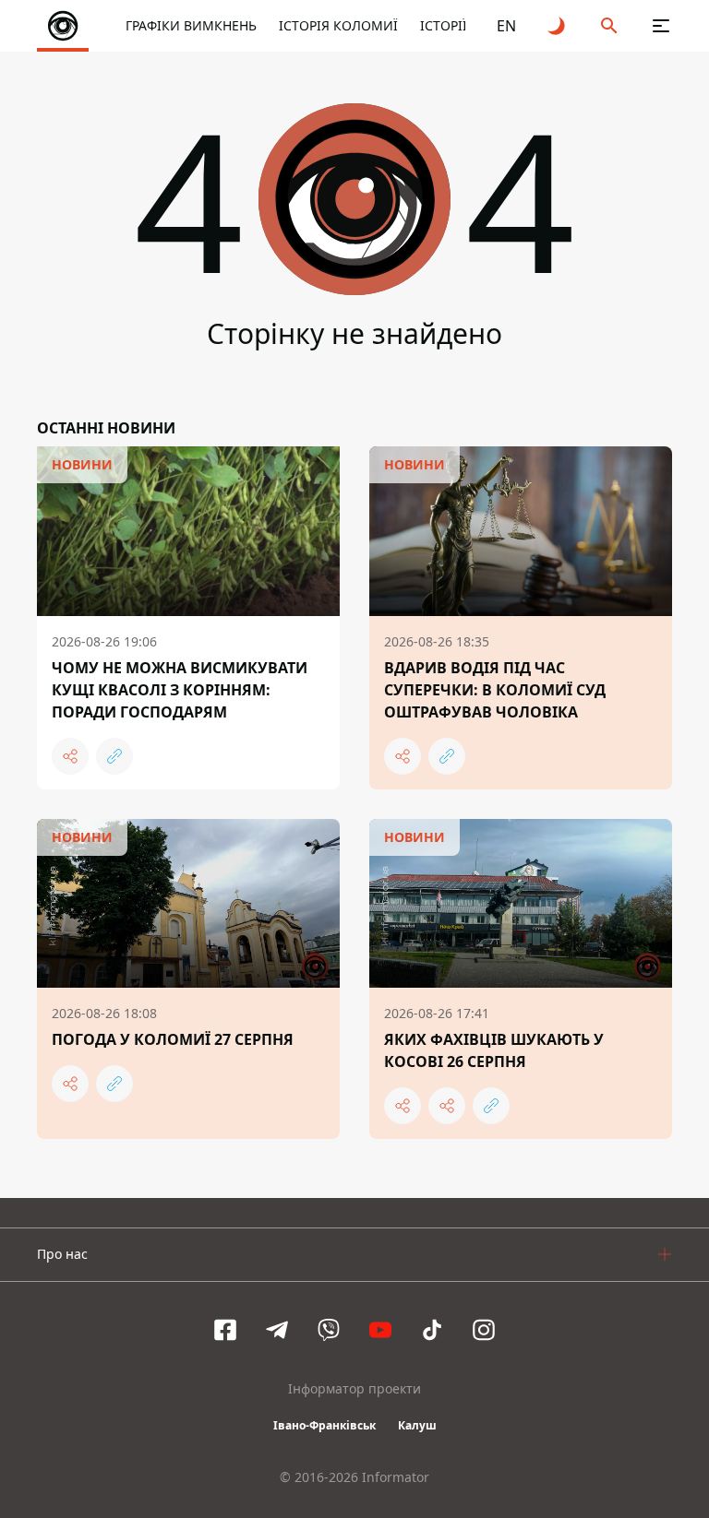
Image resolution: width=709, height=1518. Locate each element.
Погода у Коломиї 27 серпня (173, 1039)
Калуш (417, 1425)
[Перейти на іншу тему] (558, 26)
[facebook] (225, 1330)
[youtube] (380, 1330)
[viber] (329, 1330)
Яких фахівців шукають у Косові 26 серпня (494, 1050)
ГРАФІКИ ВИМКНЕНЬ (191, 25)
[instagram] (484, 1330)
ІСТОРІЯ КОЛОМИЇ (338, 25)
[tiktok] (432, 1330)
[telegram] (277, 1330)
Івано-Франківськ (324, 1425)
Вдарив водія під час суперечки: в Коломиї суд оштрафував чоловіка (495, 690)
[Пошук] (609, 26)
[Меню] (661, 26)
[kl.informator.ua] (63, 26)
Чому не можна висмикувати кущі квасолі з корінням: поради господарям (179, 690)
